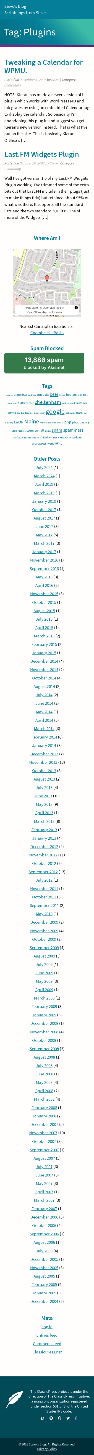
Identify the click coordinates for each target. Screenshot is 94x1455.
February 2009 (44, 1006)
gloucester (39, 412)
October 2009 (44, 939)
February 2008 (44, 1107)
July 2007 (44, 1166)
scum (30, 430)
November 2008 (44, 1032)
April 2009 (44, 989)
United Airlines (48, 437)
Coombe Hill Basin (47, 332)
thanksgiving (19, 437)
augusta (43, 394)
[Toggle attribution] (76, 307)
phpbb (76, 422)
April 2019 (44, 484)
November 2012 (43, 855)
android (32, 394)
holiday (9, 422)
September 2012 (43, 871)
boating (71, 395)
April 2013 (44, 812)
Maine (31, 421)
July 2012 (44, 880)
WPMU (58, 443)
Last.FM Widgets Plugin (41, 154)
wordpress (39, 443)
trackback (33, 437)
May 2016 (44, 577)
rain (14, 430)
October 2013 (44, 770)
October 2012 (44, 863)
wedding (77, 437)
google (55, 411)
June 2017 (44, 526)
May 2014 (44, 711)
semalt (39, 430)
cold (72, 403)
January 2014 (44, 745)
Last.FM (18, 422)
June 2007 (44, 1175)
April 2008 (44, 1090)
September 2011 (44, 905)
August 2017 (44, 518)
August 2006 (44, 1242)
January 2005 (44, 1293)
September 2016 (44, 568)
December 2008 (44, 1023)
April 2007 (44, 1191)
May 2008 (44, 1082)
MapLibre (32, 307)
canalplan (12, 403)
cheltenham (48, 402)
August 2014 (44, 686)
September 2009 (44, 947)
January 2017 (44, 551)
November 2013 (43, 762)
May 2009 (44, 981)
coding (65, 403)
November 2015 (44, 593)
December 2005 (44, 1259)
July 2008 (44, 1065)
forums (29, 412)
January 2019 (44, 501)
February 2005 (44, 1284)
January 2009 (44, 1014)
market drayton (48, 422)
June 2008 (44, 1074)
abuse (9, 394)
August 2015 (44, 610)
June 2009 (44, 972)
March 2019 (44, 492)
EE (22, 412)
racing (85, 422)
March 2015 (44, 636)
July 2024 (44, 467)
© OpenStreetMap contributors (45, 310)
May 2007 (44, 1183)
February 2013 (44, 829)
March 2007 (44, 1200)
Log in (47, 1326)
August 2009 (44, 956)
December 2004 (44, 1301)
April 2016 (44, 585)
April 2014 (44, 720)
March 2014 (44, 728)
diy (18, 412)
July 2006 (44, 1251)
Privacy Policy (47, 1449)
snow (48, 430)
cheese (30, 403)
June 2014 (44, 703)
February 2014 (44, 737)
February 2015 (44, 644)
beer (54, 394)
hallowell (70, 412)
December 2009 (44, 922)
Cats (21, 402)
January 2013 (44, 838)
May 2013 (44, 804)
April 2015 (44, 627)
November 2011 (44, 888)
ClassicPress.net (47, 1352)
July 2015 (44, 619)
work (50, 443)
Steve (55, 79)
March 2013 (44, 821)
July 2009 (44, 964)
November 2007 (43, 1132)
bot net (83, 395)
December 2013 (44, 753)
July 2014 (44, 694)
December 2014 (44, 661)
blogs (62, 394)
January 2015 (44, 652)
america (20, 394)
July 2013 (44, 787)
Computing (12, 85)
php (67, 422)
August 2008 (44, 1057)
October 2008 (44, 1040)
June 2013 (43, 795)
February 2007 (44, 1208)
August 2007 (44, 1158)
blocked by (51, 364)
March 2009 (44, 998)
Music (60, 422)
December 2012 (44, 846)
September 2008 (44, 1048)
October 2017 (44, 509)
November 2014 (44, 669)
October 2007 (44, 1141)
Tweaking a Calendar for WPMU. (43, 66)
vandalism (64, 437)
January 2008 (44, 1116)
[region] (47, 283)
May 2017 (44, 534)
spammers (73, 430)
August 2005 (44, 1276)
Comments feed (47, 1343)
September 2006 (44, 1233)
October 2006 (44, 1225)
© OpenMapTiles (50, 307)
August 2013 (44, 779)
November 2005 (44, 1267)
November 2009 (44, 930)
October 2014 (44, 678)
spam (57, 430)
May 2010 (44, 913)
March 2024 (44, 475)
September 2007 (44, 1149)
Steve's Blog (15, 6)
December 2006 (44, 1217)
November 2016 (44, 560)
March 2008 (44, 1099)
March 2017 (44, 543)
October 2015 (44, 602)
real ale (22, 430)
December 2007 (44, 1124)
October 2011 (44, 897)
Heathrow (81, 412)
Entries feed (47, 1335)
